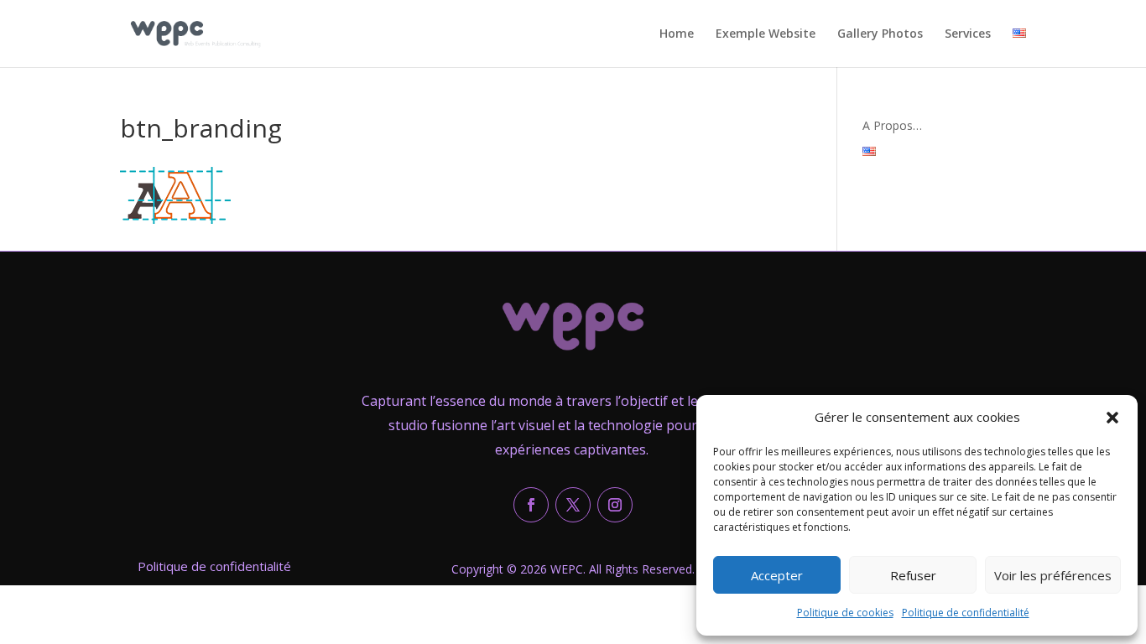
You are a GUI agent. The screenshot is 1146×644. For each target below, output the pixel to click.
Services (968, 34)
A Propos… (892, 125)
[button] (1112, 417)
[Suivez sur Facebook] (531, 504)
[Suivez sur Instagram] (615, 504)
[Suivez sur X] (573, 504)
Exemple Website (765, 34)
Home (676, 34)
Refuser (913, 575)
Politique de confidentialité (965, 612)
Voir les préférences (1053, 575)
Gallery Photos (880, 34)
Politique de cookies (845, 612)
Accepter (777, 575)
